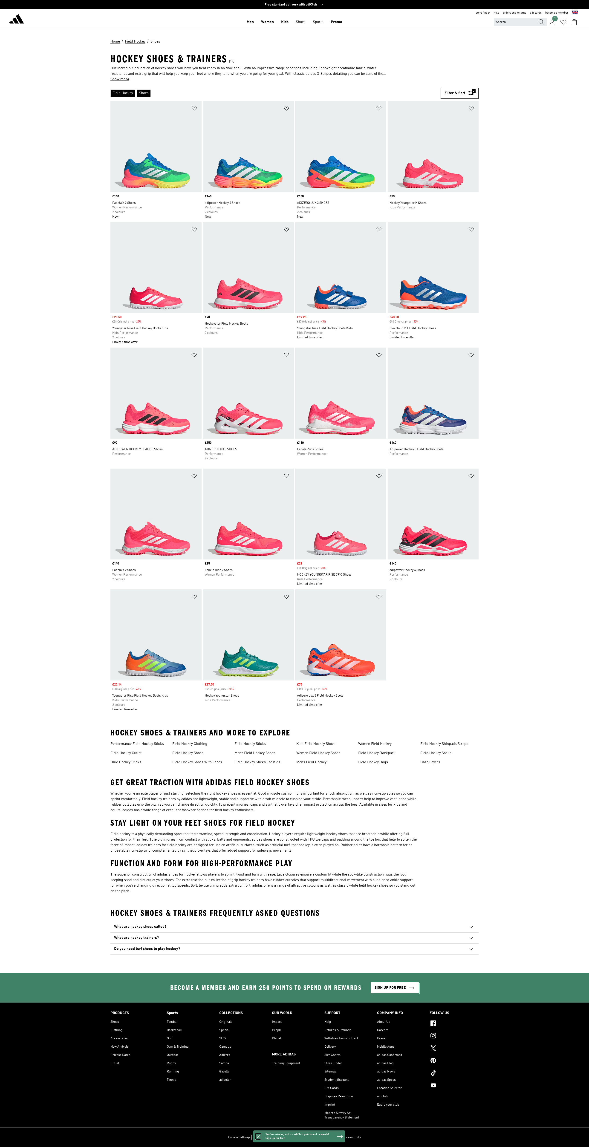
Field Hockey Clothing (189, 744)
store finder (483, 13)
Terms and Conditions (325, 1137)
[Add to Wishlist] (194, 109)
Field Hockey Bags (373, 762)
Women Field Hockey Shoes (318, 753)
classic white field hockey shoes (362, 886)
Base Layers (430, 762)
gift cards (536, 13)
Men (250, 22)
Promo (336, 22)
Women (267, 22)
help (496, 13)
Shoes (301, 22)
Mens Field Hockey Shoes (254, 753)
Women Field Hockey (375, 744)
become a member (556, 13)
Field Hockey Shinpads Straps (444, 744)
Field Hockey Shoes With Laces (197, 762)
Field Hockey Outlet (125, 753)
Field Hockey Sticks (250, 744)
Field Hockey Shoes (187, 753)
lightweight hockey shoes (327, 834)
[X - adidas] (454, 1049)
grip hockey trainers (247, 880)
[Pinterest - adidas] (454, 1061)
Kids (285, 22)
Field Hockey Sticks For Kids (257, 762)
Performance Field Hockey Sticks (137, 744)
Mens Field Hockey (311, 762)
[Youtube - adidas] (454, 1086)
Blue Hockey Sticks (125, 762)
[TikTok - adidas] (454, 1073)
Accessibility (352, 1137)
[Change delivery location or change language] (575, 13)
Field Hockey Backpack (377, 753)
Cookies (279, 1137)
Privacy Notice (297, 1137)
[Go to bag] (574, 22)
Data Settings (262, 1137)
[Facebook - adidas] (454, 1024)
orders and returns (514, 13)
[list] (275, 93)
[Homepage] (16, 19)
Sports (318, 22)
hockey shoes (226, 793)
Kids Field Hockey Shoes (315, 744)
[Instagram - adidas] (454, 1036)
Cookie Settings (239, 1137)
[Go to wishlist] (563, 22)
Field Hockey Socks (435, 753)
